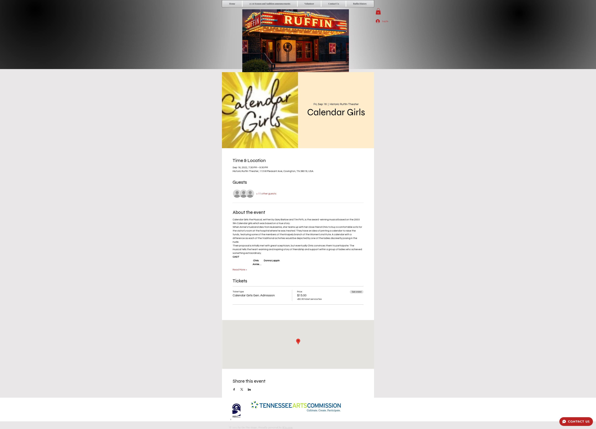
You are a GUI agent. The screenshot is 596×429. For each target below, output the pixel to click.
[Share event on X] (241, 389)
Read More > (240, 269)
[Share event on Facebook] (234, 389)
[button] (378, 11)
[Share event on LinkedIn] (249, 389)
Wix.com (287, 427)
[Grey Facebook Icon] (230, 419)
